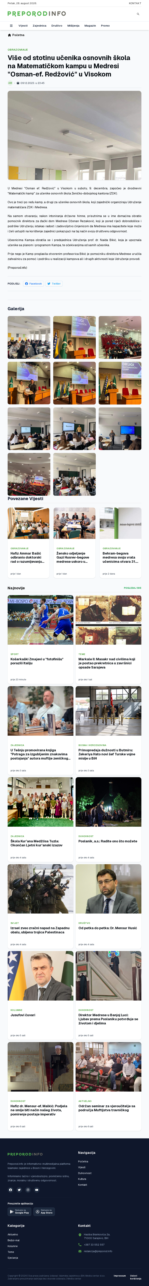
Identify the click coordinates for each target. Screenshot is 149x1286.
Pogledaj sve (132, 588)
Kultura (82, 1179)
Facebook (35, 283)
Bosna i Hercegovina (92, 745)
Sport (15, 654)
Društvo (56, 25)
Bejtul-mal (13, 1240)
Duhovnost (86, 836)
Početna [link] (18, 35)
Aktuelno (85, 1101)
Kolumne (16, 1010)
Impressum (120, 1275)
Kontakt (135, 3)
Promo (105, 25)
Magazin (90, 25)
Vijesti (23, 25)
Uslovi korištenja (135, 1277)
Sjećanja (13, 1257)
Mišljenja (73, 25)
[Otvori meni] (11, 25)
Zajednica (39, 25)
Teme (81, 654)
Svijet (15, 923)
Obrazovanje (18, 49)
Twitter (56, 283)
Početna (83, 1161)
